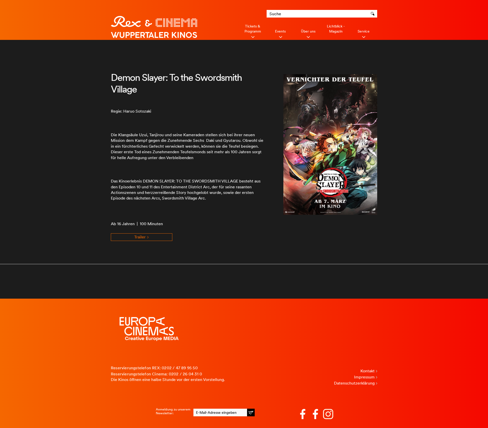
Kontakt (367, 371)
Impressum (364, 377)
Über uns (308, 31)
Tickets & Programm (253, 28)
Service (364, 31)
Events (280, 31)
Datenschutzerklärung (354, 383)
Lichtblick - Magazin (336, 28)
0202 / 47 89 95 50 (180, 367)
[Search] (373, 14)
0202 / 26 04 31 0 (185, 374)
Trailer (140, 237)
